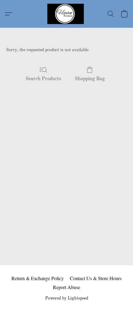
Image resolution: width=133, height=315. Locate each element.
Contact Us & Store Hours (96, 278)
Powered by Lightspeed (66, 298)
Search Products (43, 79)
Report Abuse (66, 287)
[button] (66, 14)
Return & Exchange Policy (37, 278)
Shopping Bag (90, 79)
